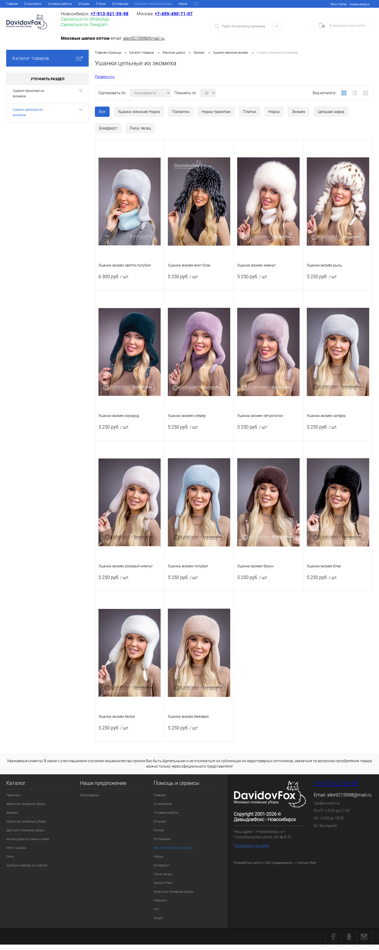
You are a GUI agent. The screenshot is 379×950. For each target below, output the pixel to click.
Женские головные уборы (26, 804)
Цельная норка (331, 111)
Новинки (160, 900)
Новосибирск (359, 4)
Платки (249, 111)
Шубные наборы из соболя (26, 865)
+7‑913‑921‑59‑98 (109, 14)
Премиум (13, 795)
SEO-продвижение (278, 863)
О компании (33, 4)
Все (102, 111)
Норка (182, 4)
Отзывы (84, 4)
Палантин (180, 111)
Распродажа (89, 795)
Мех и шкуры (16, 848)
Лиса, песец (140, 128)
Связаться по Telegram (84, 24)
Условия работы (60, 4)
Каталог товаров (30, 58)
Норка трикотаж (216, 111)
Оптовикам (120, 4)
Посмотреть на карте (251, 845)
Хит (156, 909)
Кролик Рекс (163, 883)
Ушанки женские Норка (139, 111)
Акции (158, 918)
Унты (10, 856)
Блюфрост (108, 128)
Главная (12, 4)
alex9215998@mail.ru (143, 38)
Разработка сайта (247, 863)
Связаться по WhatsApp (85, 19)
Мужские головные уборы (26, 821)
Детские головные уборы (25, 830)
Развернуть (105, 77)
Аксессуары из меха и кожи (27, 839)
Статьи (101, 4)
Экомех (298, 111)
